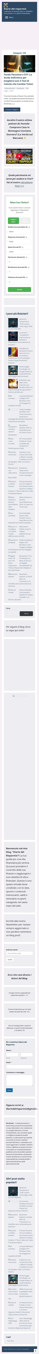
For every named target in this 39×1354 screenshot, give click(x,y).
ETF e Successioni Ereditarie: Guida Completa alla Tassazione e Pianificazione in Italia (20, 443)
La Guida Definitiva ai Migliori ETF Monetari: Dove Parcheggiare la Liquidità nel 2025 (20, 401)
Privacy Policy (10, 1341)
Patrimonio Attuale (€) (19, 257)
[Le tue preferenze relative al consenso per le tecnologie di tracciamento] (35, 1351)
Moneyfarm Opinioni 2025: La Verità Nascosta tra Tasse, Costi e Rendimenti (20, 430)
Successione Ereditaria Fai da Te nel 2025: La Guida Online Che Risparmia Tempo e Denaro (20, 1206)
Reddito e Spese (13, 221)
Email (9, 1062)
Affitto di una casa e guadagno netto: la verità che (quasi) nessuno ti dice (20, 1294)
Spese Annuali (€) (19, 247)
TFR (27, 88)
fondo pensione (10, 88)
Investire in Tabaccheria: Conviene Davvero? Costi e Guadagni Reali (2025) (20, 473)
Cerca (8, 608)
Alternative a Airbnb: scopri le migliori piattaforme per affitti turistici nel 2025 (19, 531)
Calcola (19, 289)
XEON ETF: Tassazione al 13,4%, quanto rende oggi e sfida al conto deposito (20, 324)
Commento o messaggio (15, 1072)
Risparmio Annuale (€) (19, 237)
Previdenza (20, 88)
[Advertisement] (19, 36)
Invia (9, 1090)
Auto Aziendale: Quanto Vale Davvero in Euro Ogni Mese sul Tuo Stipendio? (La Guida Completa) (20, 518)
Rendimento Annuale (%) (19, 267)
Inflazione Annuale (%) (19, 277)
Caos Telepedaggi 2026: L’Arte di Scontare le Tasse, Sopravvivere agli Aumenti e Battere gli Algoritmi (20, 1323)
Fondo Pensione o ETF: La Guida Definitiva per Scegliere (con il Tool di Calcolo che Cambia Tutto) (18, 79)
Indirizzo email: (12, 950)
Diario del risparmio (15, 8)
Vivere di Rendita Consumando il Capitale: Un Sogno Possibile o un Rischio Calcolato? (20, 595)
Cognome (23, 1058)
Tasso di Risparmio (25, 221)
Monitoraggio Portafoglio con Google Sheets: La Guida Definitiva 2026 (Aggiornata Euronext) (20, 371)
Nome (8, 1058)
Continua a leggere (11, 109)
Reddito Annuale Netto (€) (19, 227)
